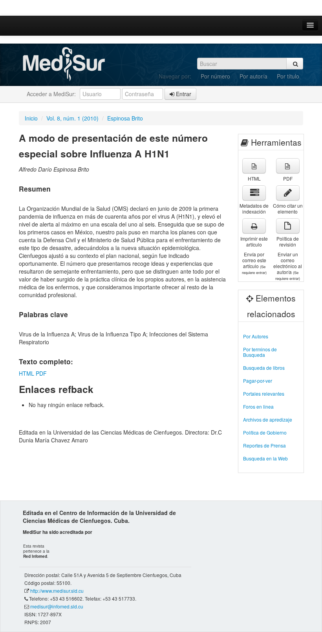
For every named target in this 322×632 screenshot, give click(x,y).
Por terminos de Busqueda (260, 352)
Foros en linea (258, 406)
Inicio (31, 118)
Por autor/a (253, 76)
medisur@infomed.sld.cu (56, 606)
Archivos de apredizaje (267, 419)
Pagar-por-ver (257, 380)
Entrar (182, 94)
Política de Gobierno (265, 432)
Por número (215, 76)
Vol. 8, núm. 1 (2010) (72, 118)
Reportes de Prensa (264, 445)
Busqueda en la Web (265, 458)
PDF (41, 373)
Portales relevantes (263, 393)
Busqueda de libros (264, 367)
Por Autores (255, 336)
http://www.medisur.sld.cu (57, 590)
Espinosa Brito (125, 118)
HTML (26, 373)
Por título (288, 76)
